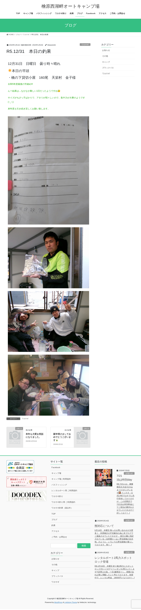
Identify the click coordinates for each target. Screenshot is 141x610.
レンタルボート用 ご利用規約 (64, 490)
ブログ (54, 519)
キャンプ (106, 62)
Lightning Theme (70, 602)
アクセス (55, 531)
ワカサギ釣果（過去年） (62, 508)
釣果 (53, 525)
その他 (105, 56)
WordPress (58, 602)
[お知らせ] (15, 432)
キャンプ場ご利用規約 (61, 479)
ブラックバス (108, 68)
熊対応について (104, 525)
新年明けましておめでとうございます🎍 (62, 437)
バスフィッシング (59, 485)
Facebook (55, 467)
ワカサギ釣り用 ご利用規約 (63, 502)
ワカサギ (85, 45)
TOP (53, 514)
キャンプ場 (56, 473)
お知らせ (106, 50)
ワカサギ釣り (57, 496)
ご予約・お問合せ (59, 537)
